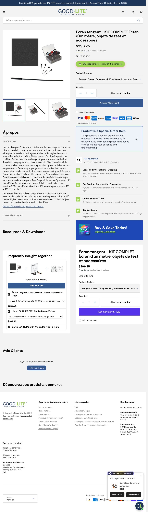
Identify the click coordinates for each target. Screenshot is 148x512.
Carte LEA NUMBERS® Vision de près (31, 325)
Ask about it (134, 495)
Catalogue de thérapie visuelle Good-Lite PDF (94, 421)
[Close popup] (141, 475)
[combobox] (73, 20)
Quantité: (80, 87)
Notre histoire (44, 411)
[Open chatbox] (139, 506)
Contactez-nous (45, 407)
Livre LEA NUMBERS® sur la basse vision (33, 309)
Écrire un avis (36, 366)
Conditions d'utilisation (48, 425)
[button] (4, 12)
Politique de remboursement (50, 418)
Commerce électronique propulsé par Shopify (17, 417)
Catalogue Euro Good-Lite (86, 418)
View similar (117, 495)
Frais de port (82, 50)
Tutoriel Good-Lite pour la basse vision (91, 425)
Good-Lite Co (20, 413)
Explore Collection (105, 231)
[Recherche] (139, 20)
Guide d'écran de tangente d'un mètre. (23, 205)
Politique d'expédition (47, 421)
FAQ (76, 407)
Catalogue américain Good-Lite (88, 414)
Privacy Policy (44, 414)
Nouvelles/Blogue (82, 411)
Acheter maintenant (109, 103)
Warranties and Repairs (48, 428)
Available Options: (84, 73)
